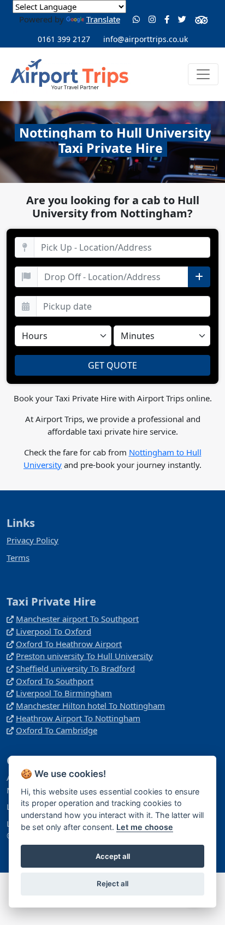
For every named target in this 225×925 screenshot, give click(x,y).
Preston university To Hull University (84, 655)
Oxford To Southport (54, 680)
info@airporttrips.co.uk (145, 39)
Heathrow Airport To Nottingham (78, 718)
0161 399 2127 (64, 39)
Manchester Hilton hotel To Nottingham (90, 705)
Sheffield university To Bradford (75, 668)
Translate (103, 19)
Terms (18, 557)
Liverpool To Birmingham (64, 692)
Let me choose (144, 827)
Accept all (113, 856)
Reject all (112, 883)
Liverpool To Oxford (53, 631)
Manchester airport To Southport (77, 618)
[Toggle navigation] (203, 74)
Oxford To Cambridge (56, 730)
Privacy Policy (32, 540)
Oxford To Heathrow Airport (69, 643)
